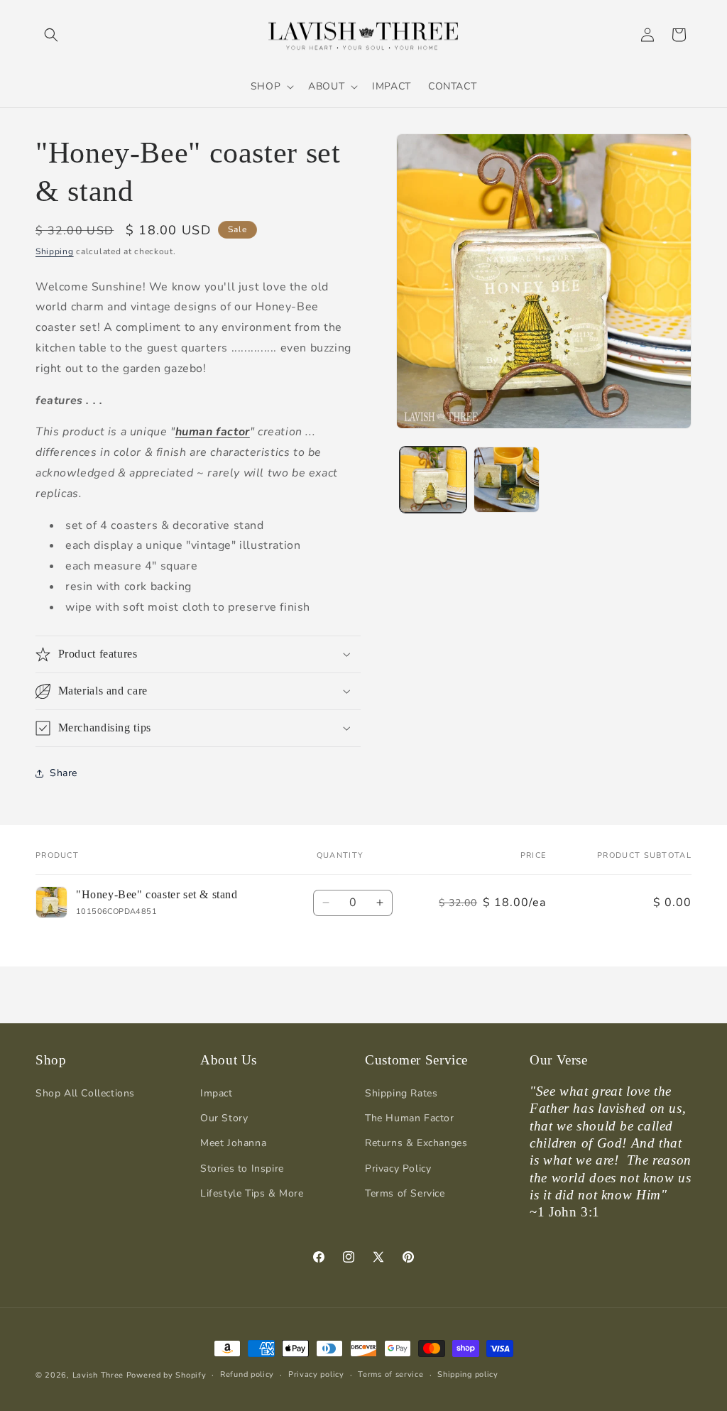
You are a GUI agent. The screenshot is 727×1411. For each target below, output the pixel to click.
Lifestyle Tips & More (252, 1193)
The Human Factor (409, 1118)
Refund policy (247, 1374)
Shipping (54, 251)
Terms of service (390, 1374)
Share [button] (63, 773)
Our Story (224, 1118)
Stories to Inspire (242, 1168)
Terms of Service (405, 1193)
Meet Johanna (233, 1143)
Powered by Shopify (166, 1375)
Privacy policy (316, 1374)
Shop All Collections (85, 1093)
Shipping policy (467, 1374)
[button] (51, 34)
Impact (216, 1093)
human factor (212, 432)
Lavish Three (99, 1375)
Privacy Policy (398, 1168)
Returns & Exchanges (416, 1143)
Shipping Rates (401, 1093)
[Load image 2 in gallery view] (507, 480)
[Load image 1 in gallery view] (433, 480)
